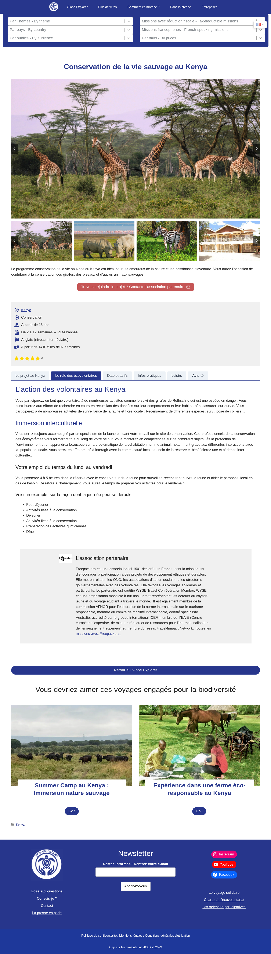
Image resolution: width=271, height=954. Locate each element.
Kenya (26, 310)
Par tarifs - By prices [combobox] (159, 38)
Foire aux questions (46, 891)
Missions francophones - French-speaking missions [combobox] (185, 29)
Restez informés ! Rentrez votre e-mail (135, 864)
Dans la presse (180, 7)
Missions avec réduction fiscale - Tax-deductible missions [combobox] (190, 21)
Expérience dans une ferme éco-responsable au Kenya (199, 789)
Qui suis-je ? (47, 898)
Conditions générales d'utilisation (167, 935)
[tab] (30, 375)
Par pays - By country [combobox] (28, 29)
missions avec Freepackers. (98, 634)
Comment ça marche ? (143, 7)
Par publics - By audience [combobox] (31, 38)
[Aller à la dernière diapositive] (14, 149)
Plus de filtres (107, 7)
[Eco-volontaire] (54, 7)
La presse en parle (47, 913)
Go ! (73, 812)
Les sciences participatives (224, 907)
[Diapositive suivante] (256, 149)
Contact (47, 906)
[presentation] (72, 745)
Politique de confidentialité (99, 935)
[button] (41, 241)
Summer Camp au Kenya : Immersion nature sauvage (72, 789)
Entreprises (209, 7)
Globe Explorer (77, 7)
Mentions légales (130, 935)
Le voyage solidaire (224, 893)
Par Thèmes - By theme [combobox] (30, 21)
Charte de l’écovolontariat (224, 900)
